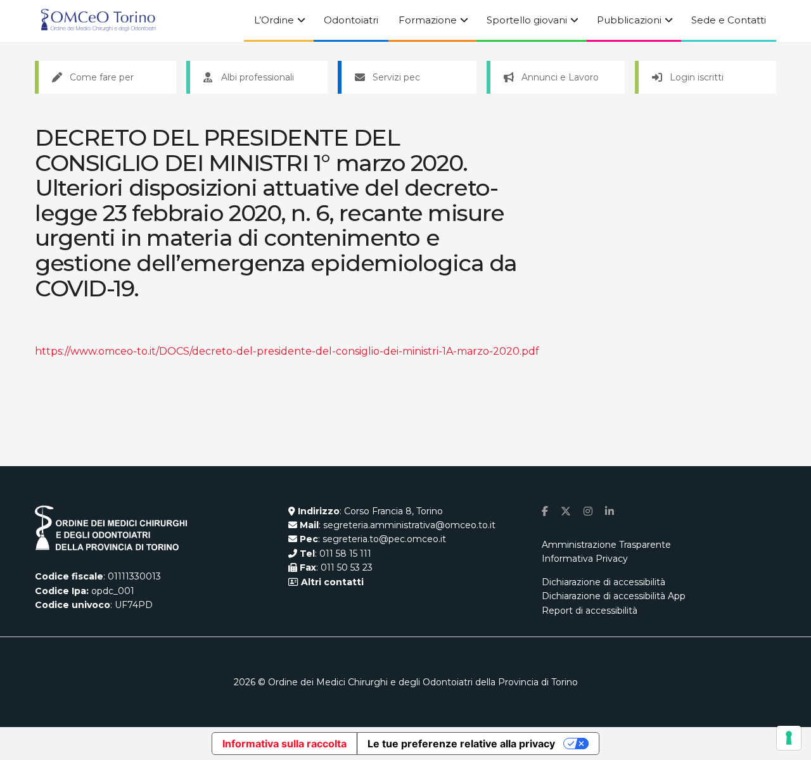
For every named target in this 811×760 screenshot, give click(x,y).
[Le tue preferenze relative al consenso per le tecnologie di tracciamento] (789, 738)
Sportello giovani (527, 20)
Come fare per (102, 77)
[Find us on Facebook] (545, 511)
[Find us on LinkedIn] (609, 511)
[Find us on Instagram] (588, 511)
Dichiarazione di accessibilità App (614, 596)
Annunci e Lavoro (560, 77)
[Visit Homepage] (98, 21)
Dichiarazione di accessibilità (603, 582)
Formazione (428, 20)
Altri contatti (331, 582)
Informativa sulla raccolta (284, 743)
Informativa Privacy (585, 558)
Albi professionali (257, 77)
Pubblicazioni (629, 20)
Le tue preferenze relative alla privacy (461, 743)
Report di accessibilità (589, 610)
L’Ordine (274, 20)
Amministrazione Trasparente (606, 544)
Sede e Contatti (728, 20)
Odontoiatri (351, 20)
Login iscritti (697, 77)
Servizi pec (396, 77)
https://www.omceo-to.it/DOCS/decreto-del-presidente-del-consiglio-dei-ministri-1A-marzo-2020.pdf (287, 351)
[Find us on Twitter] (566, 511)
